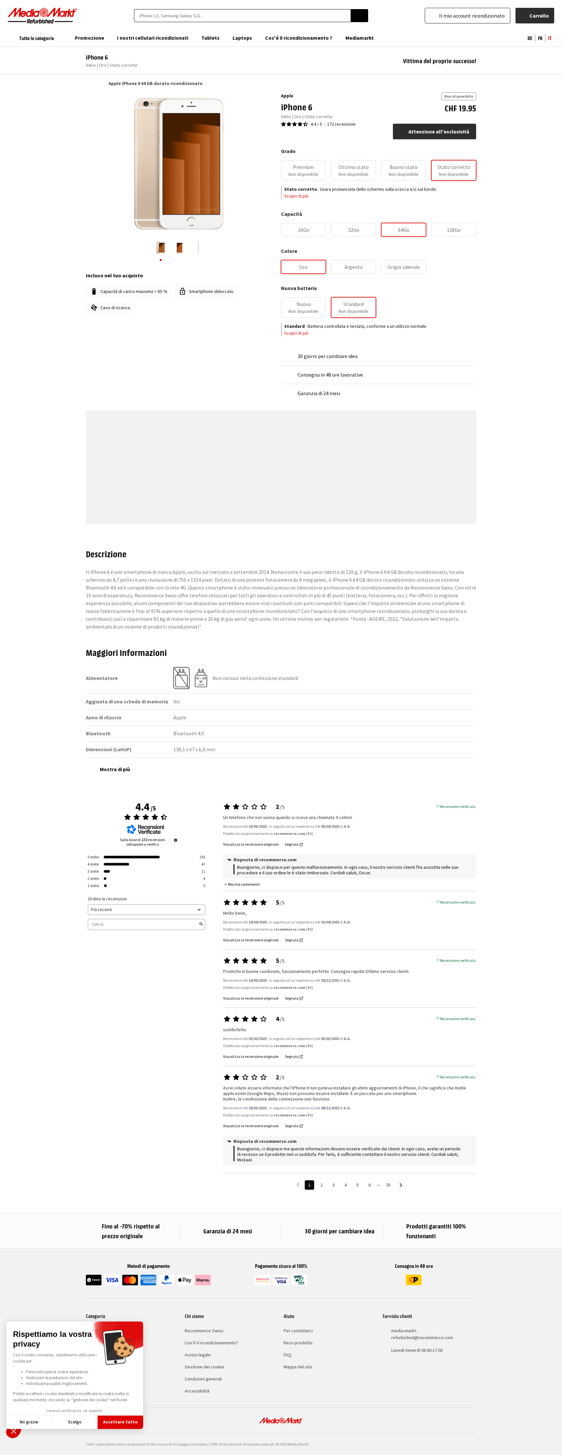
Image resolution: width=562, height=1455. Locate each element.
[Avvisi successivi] (400, 1185)
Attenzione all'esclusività (438, 131)
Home (89, 83)
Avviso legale (198, 1355)
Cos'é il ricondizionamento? (211, 1343)
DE (530, 37)
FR (540, 37)
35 (388, 1185)
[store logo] (42, 15)
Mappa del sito (298, 1367)
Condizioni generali (203, 1379)
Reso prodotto (298, 1343)
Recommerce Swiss (204, 1331)
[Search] (359, 15)
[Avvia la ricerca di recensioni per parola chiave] (201, 924)
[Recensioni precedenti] (298, 1184)
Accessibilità (197, 1391)
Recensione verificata (457, 806)
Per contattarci (298, 1331)
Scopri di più (296, 196)
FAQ (287, 1355)
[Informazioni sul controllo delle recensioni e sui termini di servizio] (175, 840)
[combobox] (242, 15)
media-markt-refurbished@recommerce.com (422, 1334)
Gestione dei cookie (204, 1367)
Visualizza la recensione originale (250, 844)
